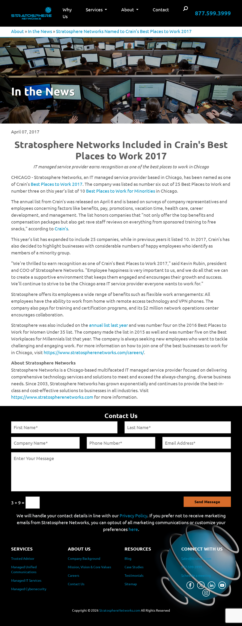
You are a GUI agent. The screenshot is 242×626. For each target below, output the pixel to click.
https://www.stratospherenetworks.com (52, 397)
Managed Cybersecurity (28, 589)
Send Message (207, 501)
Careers (73, 575)
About (17, 31)
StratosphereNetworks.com (119, 610)
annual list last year (108, 325)
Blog (128, 558)
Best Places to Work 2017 (56, 184)
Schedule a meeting (196, 575)
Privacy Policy (133, 515)
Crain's (61, 228)
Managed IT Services (26, 580)
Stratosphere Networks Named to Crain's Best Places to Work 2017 (124, 31)
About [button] (128, 9)
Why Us (67, 13)
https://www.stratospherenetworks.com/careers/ (94, 352)
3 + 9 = (17, 502)
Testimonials (134, 575)
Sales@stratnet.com (196, 558)
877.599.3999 (213, 13)
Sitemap (131, 584)
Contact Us (76, 584)
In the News (40, 31)
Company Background (84, 558)
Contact (161, 9)
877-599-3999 (191, 567)
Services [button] (95, 9)
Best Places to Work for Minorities (120, 191)
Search (185, 9)
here (133, 529)
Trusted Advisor (22, 558)
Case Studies (134, 567)
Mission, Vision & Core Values (89, 567)
